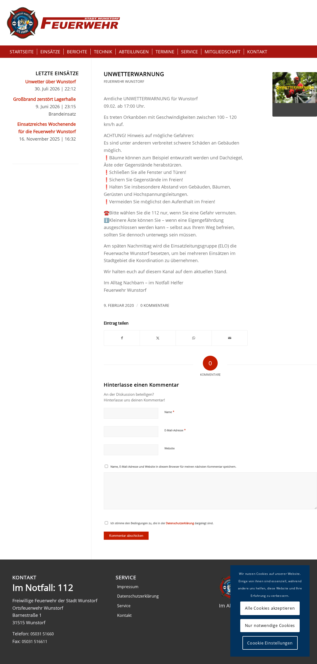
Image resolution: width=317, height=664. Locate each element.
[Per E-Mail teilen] (229, 338)
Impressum (127, 586)
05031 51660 (42, 634)
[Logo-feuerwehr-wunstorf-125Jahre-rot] (63, 22)
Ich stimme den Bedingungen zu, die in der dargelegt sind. (161, 523)
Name (169, 412)
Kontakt (124, 615)
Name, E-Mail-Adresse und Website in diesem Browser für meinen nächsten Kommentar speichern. (173, 466)
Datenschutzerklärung (180, 523)
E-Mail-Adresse (175, 430)
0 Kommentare (154, 305)
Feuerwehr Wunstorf (124, 81)
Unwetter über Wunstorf (50, 81)
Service (124, 605)
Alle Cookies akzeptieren (270, 608)
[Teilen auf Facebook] (122, 338)
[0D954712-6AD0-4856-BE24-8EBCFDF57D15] (294, 94)
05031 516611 (34, 641)
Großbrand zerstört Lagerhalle (44, 99)
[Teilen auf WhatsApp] (193, 338)
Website (169, 448)
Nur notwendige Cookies (270, 625)
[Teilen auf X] (158, 338)
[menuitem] (21, 51)
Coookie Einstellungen (270, 643)
